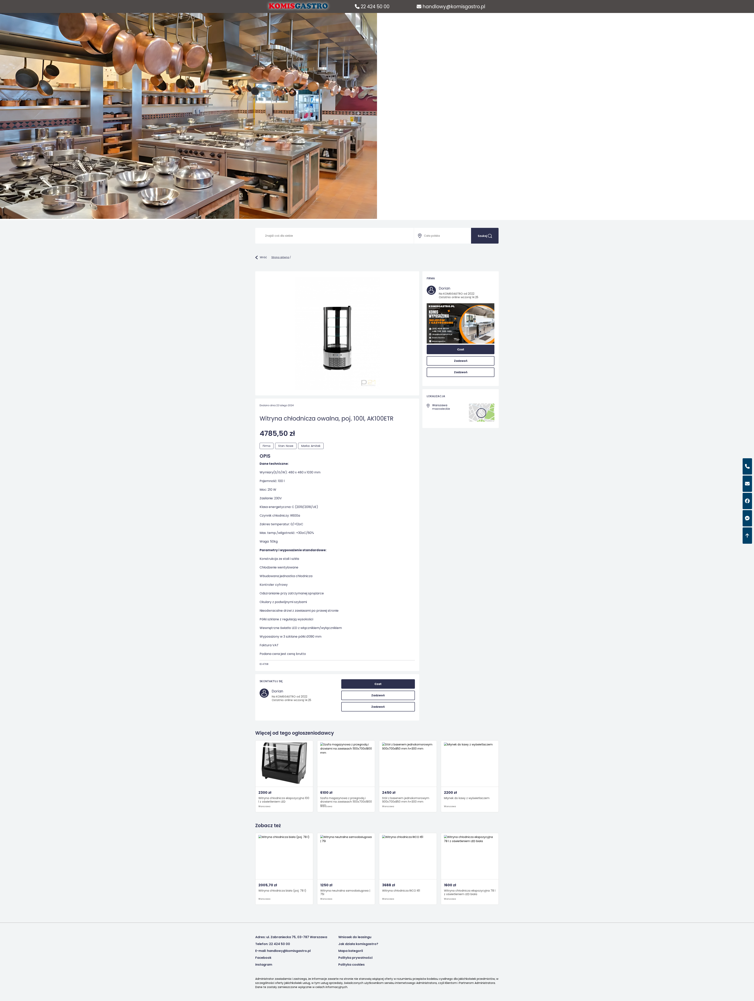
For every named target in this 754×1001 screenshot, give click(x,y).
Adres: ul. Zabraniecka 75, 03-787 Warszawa (291, 937)
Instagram (263, 964)
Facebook (263, 957)
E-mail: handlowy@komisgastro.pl (283, 951)
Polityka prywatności (355, 957)
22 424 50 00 (375, 6)
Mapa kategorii (350, 951)
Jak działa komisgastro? (358, 944)
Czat (378, 684)
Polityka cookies (351, 964)
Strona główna (280, 257)
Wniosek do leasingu (354, 937)
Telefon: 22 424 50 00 (272, 944)
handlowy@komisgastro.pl (453, 6)
